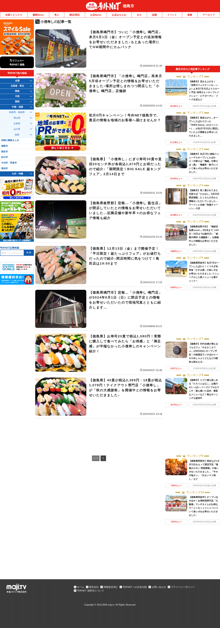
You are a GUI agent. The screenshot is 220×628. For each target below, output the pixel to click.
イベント (172, 14)
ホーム (80, 587)
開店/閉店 (74, 14)
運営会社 (94, 587)
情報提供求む (110, 587)
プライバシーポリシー (183, 587)
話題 (154, 14)
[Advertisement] (99, 433)
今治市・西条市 (9, 163)
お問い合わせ (159, 587)
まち (139, 14)
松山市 (4, 157)
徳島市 (128, 6)
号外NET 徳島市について (90, 590)
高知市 (4, 168)
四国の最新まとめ (10, 140)
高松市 (4, 151)
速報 (189, 14)
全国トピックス (13, 14)
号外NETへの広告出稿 (135, 587)
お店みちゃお (119, 14)
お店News (95, 14)
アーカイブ (209, 14)
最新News (38, 14)
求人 (56, 14)
